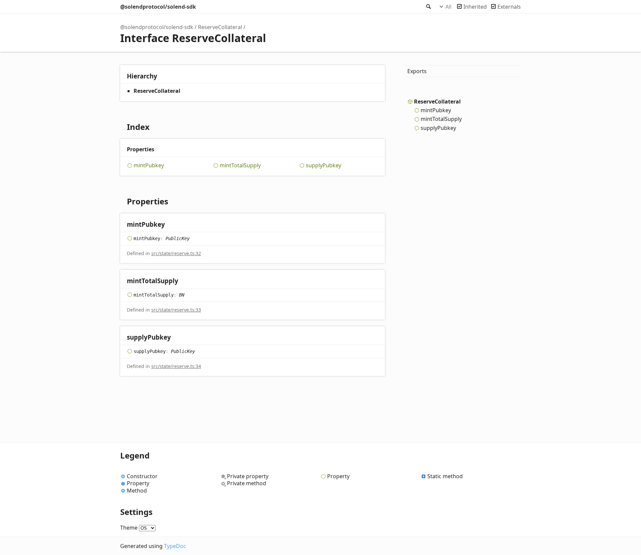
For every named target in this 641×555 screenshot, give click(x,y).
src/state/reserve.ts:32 (176, 253)
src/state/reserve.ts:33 (176, 310)
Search (428, 6)
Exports (417, 71)
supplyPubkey (323, 165)
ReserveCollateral (220, 27)
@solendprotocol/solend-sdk (158, 6)
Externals (509, 6)
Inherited (475, 6)
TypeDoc (175, 546)
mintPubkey (149, 165)
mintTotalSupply (240, 165)
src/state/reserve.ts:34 (176, 366)
